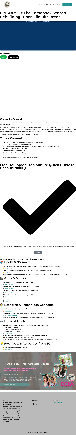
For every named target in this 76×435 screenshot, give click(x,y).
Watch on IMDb (9, 284)
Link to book (8, 268)
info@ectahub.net (57, 402)
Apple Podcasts (13, 57)
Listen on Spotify (9, 333)
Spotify (3, 57)
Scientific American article (12, 315)
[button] (50, 4)
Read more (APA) (9, 311)
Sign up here (8, 349)
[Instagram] (37, 404)
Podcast (47, 4)
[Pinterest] (40, 404)
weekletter (56, 4)
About (40, 4)
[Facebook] (33, 404)
